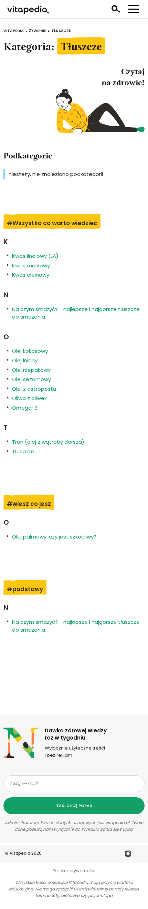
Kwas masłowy (31, 265)
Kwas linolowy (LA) (35, 255)
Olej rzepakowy (31, 370)
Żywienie (37, 30)
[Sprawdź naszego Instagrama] (128, 855)
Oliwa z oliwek (29, 398)
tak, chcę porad (74, 805)
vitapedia (13, 30)
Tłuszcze (23, 451)
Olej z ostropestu (34, 388)
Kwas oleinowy (30, 274)
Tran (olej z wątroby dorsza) (48, 441)
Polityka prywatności (74, 871)
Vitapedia (20, 853)
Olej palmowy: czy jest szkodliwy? (54, 536)
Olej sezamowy (31, 379)
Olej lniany (25, 360)
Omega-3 (25, 407)
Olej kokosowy (30, 351)
